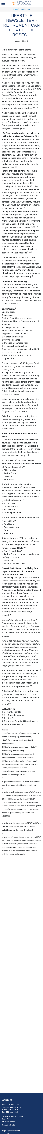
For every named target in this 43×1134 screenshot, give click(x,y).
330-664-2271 (13, 1105)
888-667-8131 (15, 1107)
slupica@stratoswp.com (11, 1131)
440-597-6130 (13, 1110)
